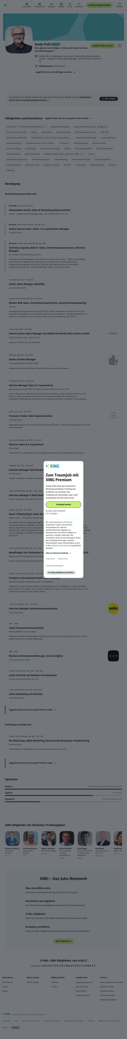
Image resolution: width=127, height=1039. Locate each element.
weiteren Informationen (60, 546)
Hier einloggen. (52, 513)
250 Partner (67, 522)
